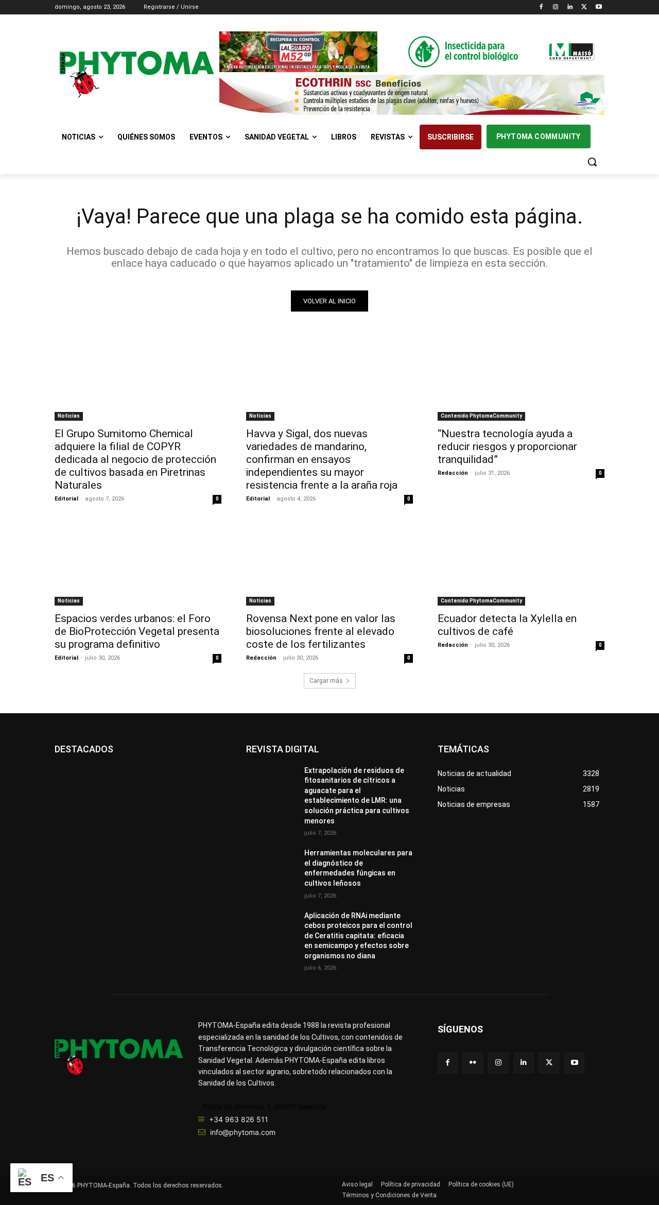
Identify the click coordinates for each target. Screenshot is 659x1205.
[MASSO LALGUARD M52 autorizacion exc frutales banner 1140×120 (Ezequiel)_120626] (411, 51)
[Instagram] (556, 7)
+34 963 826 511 (238, 1119)
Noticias (69, 416)
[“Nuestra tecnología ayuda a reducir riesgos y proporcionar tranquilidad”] (521, 379)
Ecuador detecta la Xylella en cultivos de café (507, 625)
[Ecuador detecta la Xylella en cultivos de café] (521, 564)
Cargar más (326, 680)
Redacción (453, 473)
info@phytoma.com (242, 1132)
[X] (584, 7)
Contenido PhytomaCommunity (481, 416)
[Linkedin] (570, 7)
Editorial (66, 498)
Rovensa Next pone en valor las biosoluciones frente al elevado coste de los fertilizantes (320, 631)
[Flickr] (473, 1063)
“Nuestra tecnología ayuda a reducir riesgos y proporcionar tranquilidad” (507, 446)
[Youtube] (598, 7)
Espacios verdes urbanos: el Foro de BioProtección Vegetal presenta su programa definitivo (137, 631)
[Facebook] (541, 7)
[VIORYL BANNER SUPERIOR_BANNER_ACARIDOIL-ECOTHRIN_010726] (411, 95)
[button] (592, 161)
